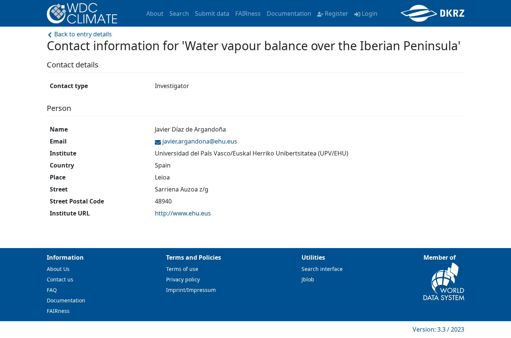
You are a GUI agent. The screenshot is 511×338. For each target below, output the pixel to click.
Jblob (308, 279)
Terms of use (182, 268)
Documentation (289, 13)
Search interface (322, 268)
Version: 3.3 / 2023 (438, 329)
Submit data (212, 13)
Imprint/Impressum (191, 289)
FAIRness (248, 13)
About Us (58, 268)
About (154, 13)
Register (336, 13)
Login (369, 13)
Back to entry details (82, 34)
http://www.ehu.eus (183, 213)
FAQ (52, 289)
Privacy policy (183, 279)
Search (179, 13)
